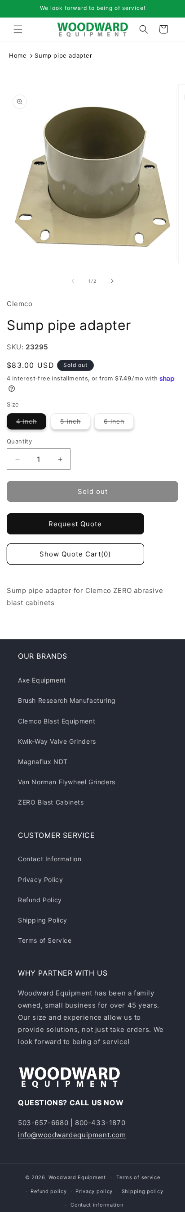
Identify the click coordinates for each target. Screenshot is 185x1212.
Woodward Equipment (77, 1177)
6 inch (119, 423)
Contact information (96, 1205)
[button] (18, 29)
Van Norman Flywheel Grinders (66, 782)
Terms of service (138, 1177)
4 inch (31, 423)
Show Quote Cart (75, 554)
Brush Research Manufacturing (67, 700)
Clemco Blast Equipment (56, 721)
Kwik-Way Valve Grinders (57, 741)
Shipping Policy (42, 920)
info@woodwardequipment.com (72, 1135)
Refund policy (48, 1191)
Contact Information (49, 859)
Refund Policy (40, 900)
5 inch (75, 423)
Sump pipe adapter (63, 55)
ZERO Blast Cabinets (51, 802)
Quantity (19, 441)
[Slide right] (112, 281)
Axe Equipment (42, 680)
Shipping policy (142, 1191)
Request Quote (75, 524)
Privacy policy (94, 1191)
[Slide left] (73, 281)
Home (17, 55)
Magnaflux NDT (43, 761)
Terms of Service (45, 940)
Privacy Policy (40, 879)
